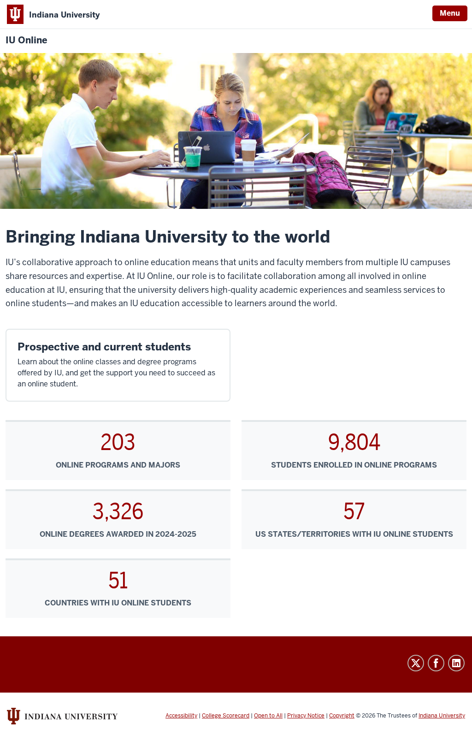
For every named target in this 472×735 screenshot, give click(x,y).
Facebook (436, 663)
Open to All (268, 715)
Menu (450, 13)
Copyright (341, 715)
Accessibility (181, 715)
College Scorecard (225, 715)
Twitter (415, 663)
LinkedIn (456, 663)
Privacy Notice (305, 715)
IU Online (26, 40)
